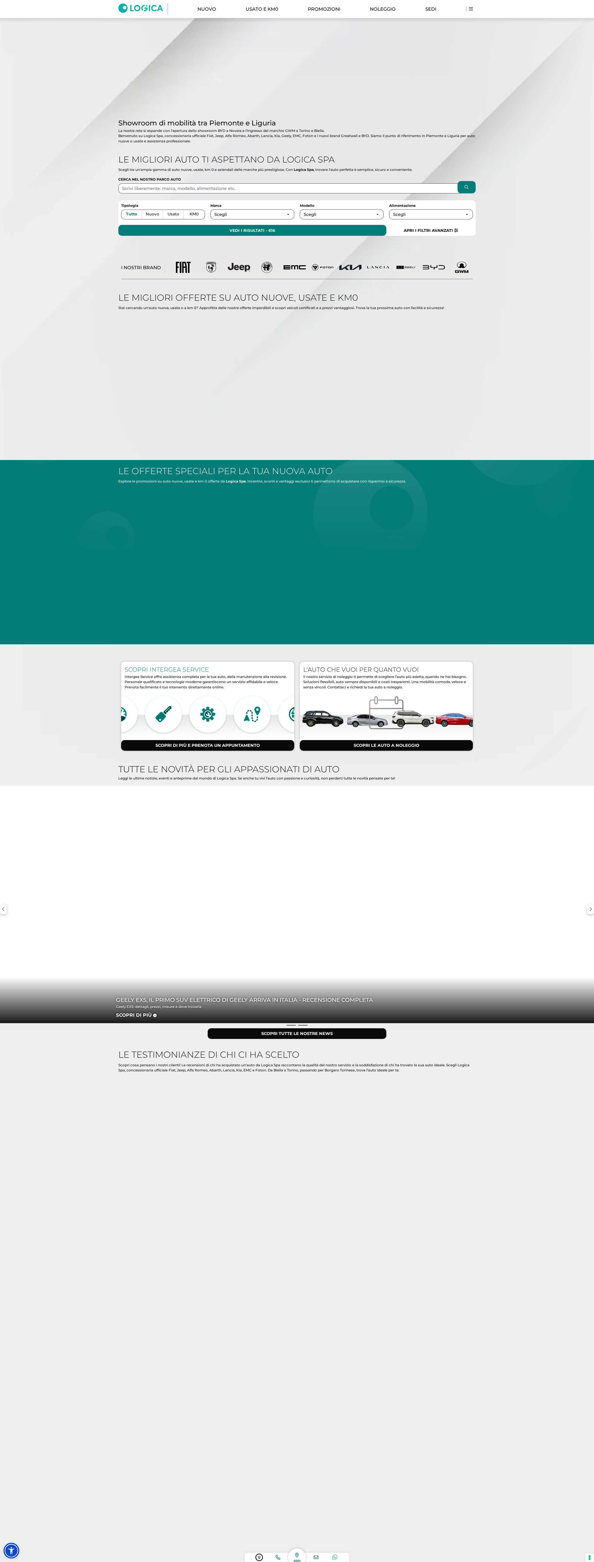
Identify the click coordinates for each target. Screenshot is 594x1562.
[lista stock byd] (434, 267)
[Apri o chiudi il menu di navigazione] (471, 9)
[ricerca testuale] (467, 188)
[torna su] (259, 1557)
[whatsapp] (334, 1557)
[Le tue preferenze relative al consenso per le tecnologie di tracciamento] (589, 1557)
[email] (316, 1557)
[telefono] (278, 1557)
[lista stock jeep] (239, 267)
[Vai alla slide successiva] (302, 110)
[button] (11, 1550)
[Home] (143, 9)
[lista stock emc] (295, 267)
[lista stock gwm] (462, 267)
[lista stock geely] (406, 267)
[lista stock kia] (350, 267)
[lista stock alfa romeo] (267, 267)
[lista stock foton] (322, 267)
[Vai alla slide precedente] (291, 110)
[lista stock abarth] (211, 267)
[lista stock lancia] (378, 267)
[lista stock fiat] (183, 267)
